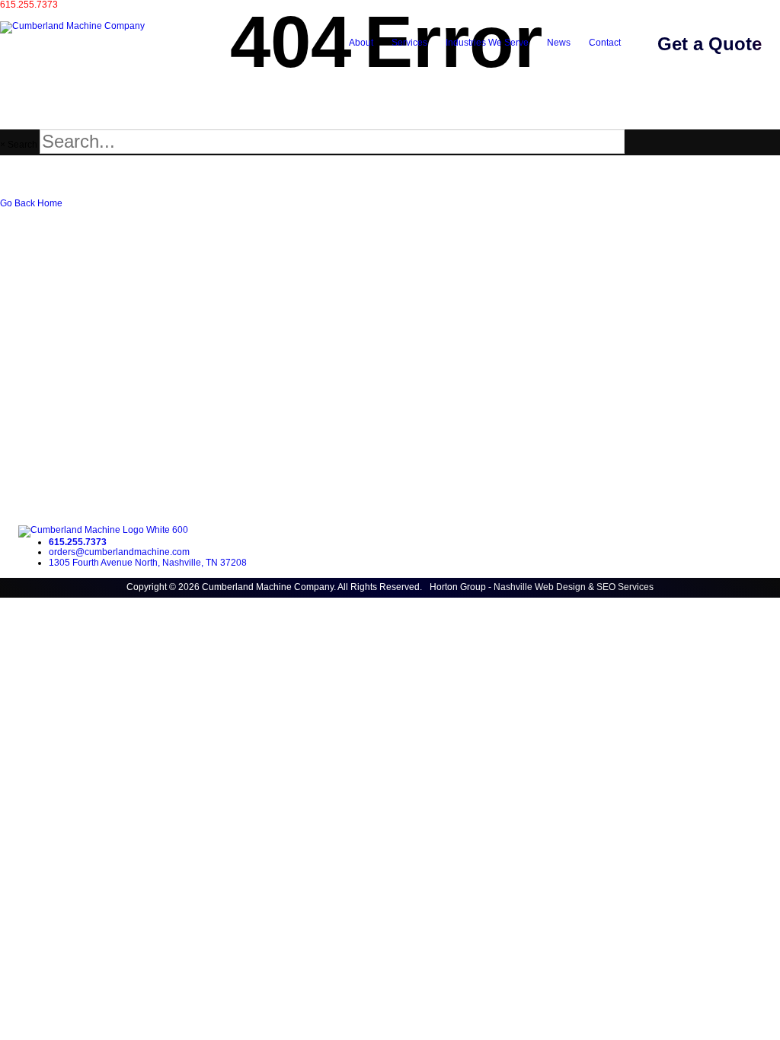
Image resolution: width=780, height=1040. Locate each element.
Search (22, 145)
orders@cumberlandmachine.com (70, 15)
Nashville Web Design (540, 587)
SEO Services (625, 587)
